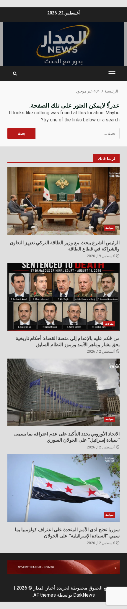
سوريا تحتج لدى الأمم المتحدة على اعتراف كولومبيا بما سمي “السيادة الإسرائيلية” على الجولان (63, 488)
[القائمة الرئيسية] (112, 73)
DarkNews (84, 595)
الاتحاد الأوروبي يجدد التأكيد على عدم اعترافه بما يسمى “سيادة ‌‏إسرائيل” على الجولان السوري (63, 392)
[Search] (15, 73)
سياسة (109, 228)
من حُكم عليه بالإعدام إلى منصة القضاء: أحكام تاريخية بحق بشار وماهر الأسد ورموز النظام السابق (63, 297)
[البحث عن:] (77, 133)
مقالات (109, 323)
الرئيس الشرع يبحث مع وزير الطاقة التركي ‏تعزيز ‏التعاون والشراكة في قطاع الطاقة (63, 201)
